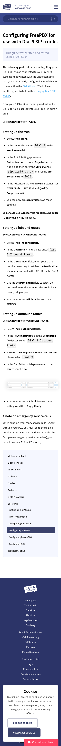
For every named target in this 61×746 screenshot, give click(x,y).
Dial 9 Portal (29, 86)
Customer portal (30, 659)
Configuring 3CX (17, 544)
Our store (30, 610)
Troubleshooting (16, 550)
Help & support (30, 620)
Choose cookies (22, 723)
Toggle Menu (56, 7)
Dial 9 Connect (15, 462)
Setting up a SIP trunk (20, 509)
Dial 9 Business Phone (30, 632)
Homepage (30, 600)
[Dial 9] (7, 7)
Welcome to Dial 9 (17, 455)
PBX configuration (18, 516)
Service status (30, 679)
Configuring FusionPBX (20, 537)
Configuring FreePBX (19, 530)
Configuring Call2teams (21, 523)
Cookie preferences (30, 674)
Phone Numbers (30, 652)
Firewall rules (15, 469)
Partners (12, 490)
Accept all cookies (24, 732)
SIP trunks (13, 503)
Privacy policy (30, 669)
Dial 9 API (12, 476)
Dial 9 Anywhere (16, 496)
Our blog (30, 625)
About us (30, 615)
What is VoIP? (31, 605)
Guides (11, 483)
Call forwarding (30, 637)
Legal (30, 664)
